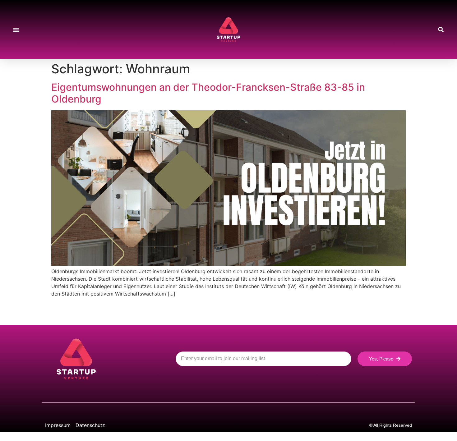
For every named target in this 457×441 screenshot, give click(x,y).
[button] (16, 30)
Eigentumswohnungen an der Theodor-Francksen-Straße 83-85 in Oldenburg (208, 93)
